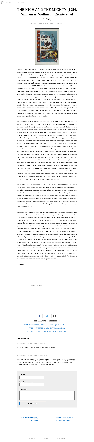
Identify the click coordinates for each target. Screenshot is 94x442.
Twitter (47, 316)
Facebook (40, 316)
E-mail (26, 382)
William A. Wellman (56, 23)
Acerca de (32, 438)
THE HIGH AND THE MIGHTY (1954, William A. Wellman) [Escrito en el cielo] (47, 14)
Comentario (23, 389)
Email (54, 316)
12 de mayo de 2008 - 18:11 (39, 23)
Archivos (47, 438)
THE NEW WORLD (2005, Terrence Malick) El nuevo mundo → (66, 419)
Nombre (22, 374)
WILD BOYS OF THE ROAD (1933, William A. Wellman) (47, 328)
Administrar (61, 438)
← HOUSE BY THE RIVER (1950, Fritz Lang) (28, 419)
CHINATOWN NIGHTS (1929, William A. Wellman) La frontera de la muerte (47, 325)
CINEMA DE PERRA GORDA (15, 2)
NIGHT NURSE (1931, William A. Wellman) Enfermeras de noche (47, 331)
